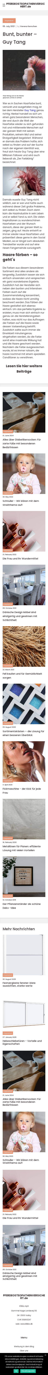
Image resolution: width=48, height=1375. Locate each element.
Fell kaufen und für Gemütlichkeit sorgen (22, 675)
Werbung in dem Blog (24, 1346)
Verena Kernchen (28, 26)
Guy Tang (30, 110)
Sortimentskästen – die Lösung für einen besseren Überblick (23, 733)
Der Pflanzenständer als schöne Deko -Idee (22, 906)
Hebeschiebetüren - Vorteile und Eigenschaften (22, 1042)
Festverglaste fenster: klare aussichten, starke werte (19, 984)
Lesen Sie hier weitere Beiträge (24, 369)
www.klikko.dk (26, 1324)
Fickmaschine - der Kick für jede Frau (22, 790)
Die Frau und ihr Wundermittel (20, 558)
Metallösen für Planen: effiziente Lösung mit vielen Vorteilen (22, 848)
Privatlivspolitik (28, 1371)
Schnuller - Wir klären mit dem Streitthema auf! (21, 503)
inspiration (9, 20)
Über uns (24, 1350)
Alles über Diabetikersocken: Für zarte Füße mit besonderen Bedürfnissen (22, 443)
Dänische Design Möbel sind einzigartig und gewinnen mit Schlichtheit (20, 616)
